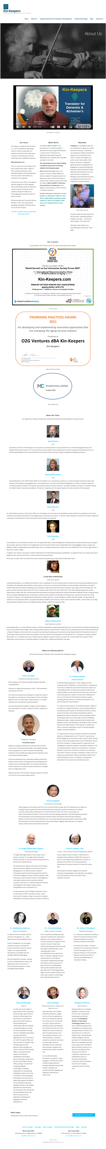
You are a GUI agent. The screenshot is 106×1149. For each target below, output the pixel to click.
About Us (34, 19)
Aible (46, 807)
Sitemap (84, 1127)
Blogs (77, 1127)
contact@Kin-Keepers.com (74, 1136)
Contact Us (99, 19)
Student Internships (81, 19)
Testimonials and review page (64, 1127)
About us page (47, 1127)
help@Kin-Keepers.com (28, 1136)
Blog (91, 19)
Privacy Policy (53, 1140)
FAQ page (38, 1127)
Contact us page (27, 1127)
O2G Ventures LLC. (58, 1142)
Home (26, 19)
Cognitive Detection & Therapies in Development (56, 19)
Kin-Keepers (11, 11)
